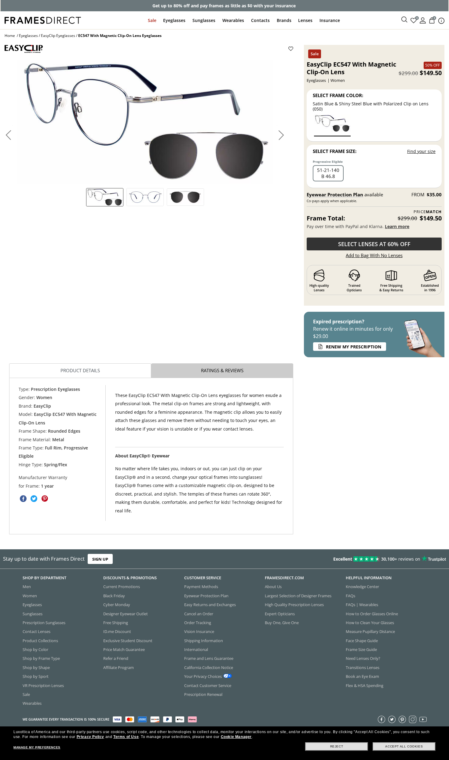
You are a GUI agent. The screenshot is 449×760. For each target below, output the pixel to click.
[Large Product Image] (145, 122)
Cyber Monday (116, 605)
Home (10, 35)
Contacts (260, 20)
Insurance (329, 20)
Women (30, 595)
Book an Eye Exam (362, 676)
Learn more (397, 226)
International (196, 649)
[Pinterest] (402, 719)
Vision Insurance (199, 632)
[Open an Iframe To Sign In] (423, 20)
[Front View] (145, 197)
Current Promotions (121, 587)
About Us (273, 587)
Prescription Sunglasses (44, 622)
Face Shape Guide (362, 640)
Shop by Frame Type (41, 658)
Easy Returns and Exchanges (210, 605)
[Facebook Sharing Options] (23, 498)
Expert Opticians (280, 613)
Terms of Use (126, 737)
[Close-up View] (185, 197)
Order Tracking (197, 622)
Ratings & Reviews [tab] (222, 370)
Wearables (233, 20)
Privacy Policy (90, 737)
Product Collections (40, 640)
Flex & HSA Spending (364, 685)
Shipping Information (203, 640)
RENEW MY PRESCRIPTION (353, 347)
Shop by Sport (36, 676)
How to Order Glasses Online (372, 613)
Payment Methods (201, 587)
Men (27, 587)
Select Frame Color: (338, 95)
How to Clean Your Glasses (370, 622)
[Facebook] (381, 719)
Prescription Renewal (203, 694)
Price (428, 212)
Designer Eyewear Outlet (125, 613)
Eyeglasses (174, 20)
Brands (284, 20)
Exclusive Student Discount (127, 640)
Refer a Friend (115, 658)
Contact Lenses (36, 632)
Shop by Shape (36, 667)
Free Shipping (115, 622)
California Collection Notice (208, 667)
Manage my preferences (36, 747)
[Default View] (104, 197)
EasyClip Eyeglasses (58, 35)
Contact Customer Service (207, 685)
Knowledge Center (362, 587)
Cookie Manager (236, 737)
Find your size (421, 151)
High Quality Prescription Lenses (294, 605)
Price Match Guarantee (124, 649)
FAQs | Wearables (362, 605)
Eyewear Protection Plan (335, 194)
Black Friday (114, 595)
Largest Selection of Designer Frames (298, 595)
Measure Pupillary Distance (370, 632)
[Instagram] (412, 719)
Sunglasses (203, 20)
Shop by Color (35, 649)
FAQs (350, 595)
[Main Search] (404, 19)
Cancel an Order (198, 613)
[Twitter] (392, 719)
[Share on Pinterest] (44, 498)
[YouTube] (423, 719)
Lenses (305, 20)
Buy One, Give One (282, 622)
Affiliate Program (118, 667)
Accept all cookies (404, 746)
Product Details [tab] (80, 370)
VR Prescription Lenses (43, 685)
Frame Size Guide (361, 649)
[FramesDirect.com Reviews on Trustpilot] (353, 559)
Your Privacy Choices (203, 676)
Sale (152, 20)
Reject (336, 746)
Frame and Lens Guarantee (208, 658)
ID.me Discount (117, 632)
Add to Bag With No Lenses (374, 255)
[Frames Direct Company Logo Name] (43, 20)
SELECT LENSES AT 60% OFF (374, 244)
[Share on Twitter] (34, 498)
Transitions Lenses (362, 667)
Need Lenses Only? (363, 658)
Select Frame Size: (334, 151)
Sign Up (100, 559)
